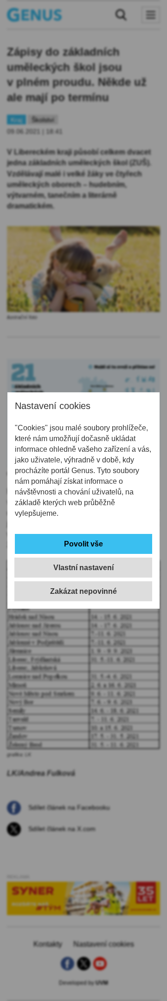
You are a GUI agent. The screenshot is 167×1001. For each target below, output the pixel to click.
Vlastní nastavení (83, 568)
